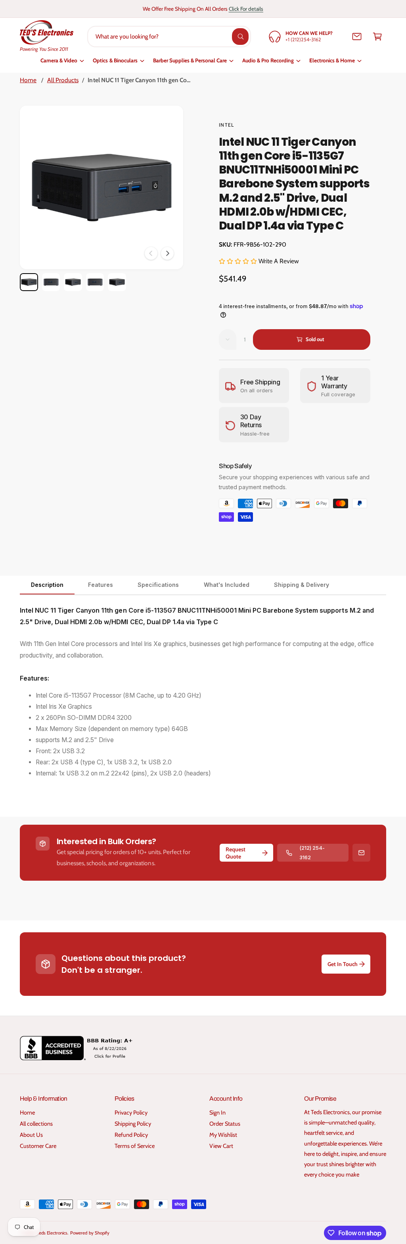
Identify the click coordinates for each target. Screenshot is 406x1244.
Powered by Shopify (89, 1233)
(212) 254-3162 (312, 852)
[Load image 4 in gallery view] (95, 282)
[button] (377, 36)
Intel (226, 125)
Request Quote (235, 853)
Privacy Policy (131, 1112)
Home (28, 80)
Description (47, 584)
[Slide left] (151, 253)
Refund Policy (131, 1134)
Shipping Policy (133, 1123)
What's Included (226, 584)
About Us (31, 1134)
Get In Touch (342, 964)
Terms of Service (135, 1145)
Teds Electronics (52, 1233)
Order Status (224, 1123)
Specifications (158, 584)
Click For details (246, 9)
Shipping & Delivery (301, 584)
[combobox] (169, 36)
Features (100, 584)
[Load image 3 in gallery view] (73, 282)
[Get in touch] (357, 36)
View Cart (221, 1145)
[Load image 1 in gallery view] (29, 282)
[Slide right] (167, 253)
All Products (63, 80)
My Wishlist (223, 1134)
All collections (36, 1123)
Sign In (217, 1112)
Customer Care (38, 1145)
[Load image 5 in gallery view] (117, 282)
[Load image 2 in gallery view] (51, 282)
